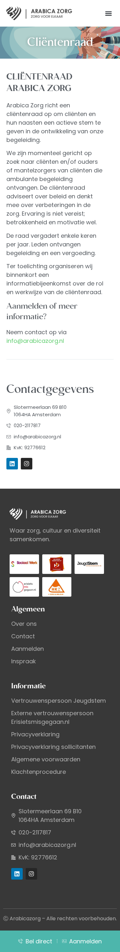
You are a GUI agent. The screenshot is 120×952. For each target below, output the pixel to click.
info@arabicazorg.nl (35, 341)
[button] (108, 13)
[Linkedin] (12, 463)
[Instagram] (26, 463)
